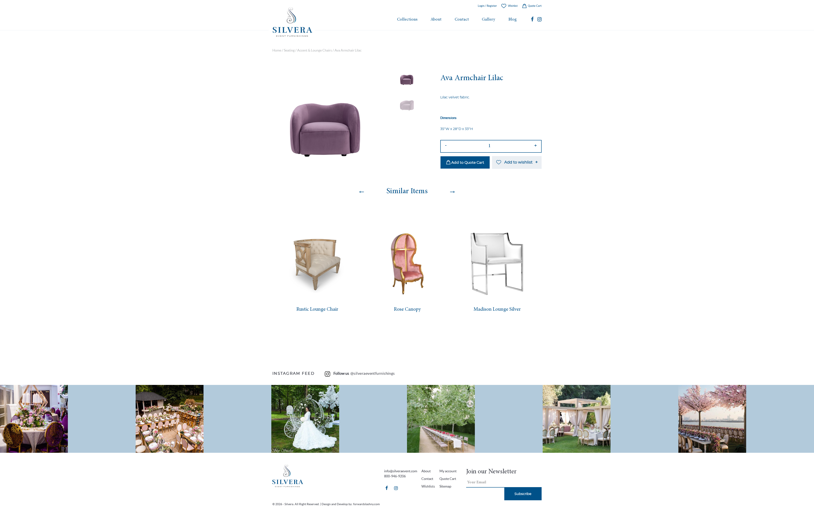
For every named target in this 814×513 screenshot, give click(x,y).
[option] (325, 120)
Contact (462, 20)
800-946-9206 (395, 476)
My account (448, 471)
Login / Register (487, 5)
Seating (289, 50)
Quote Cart (534, 5)
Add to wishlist (518, 162)
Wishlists (428, 486)
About (436, 20)
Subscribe (522, 494)
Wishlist (513, 5)
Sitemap (445, 486)
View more (68, 419)
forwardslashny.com (366, 504)
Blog (512, 20)
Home (276, 50)
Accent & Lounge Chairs (314, 50)
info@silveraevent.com (400, 471)
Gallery (488, 20)
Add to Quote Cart (467, 162)
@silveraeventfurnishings (372, 373)
